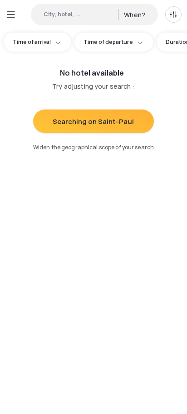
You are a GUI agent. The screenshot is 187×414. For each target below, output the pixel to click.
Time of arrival (32, 42)
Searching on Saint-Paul (93, 121)
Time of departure (108, 42)
